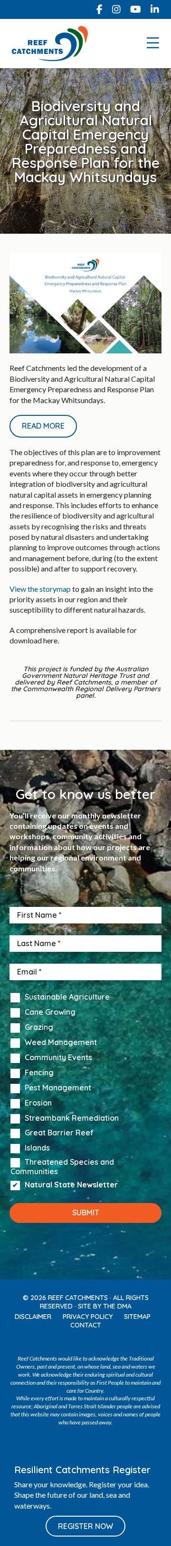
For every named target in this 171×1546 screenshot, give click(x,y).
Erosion (38, 1103)
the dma (117, 1306)
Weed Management (61, 1042)
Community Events (58, 1058)
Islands (37, 1148)
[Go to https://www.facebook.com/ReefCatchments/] (99, 9)
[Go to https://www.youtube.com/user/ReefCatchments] (95, 1342)
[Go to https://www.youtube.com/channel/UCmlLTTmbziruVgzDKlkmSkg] (135, 9)
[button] (43, 426)
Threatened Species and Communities (62, 1166)
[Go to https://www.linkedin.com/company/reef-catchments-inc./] (155, 9)
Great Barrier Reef (59, 1133)
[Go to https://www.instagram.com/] (116, 9)
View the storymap (40, 588)
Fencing (39, 1073)
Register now (85, 1526)
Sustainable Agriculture (67, 997)
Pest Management (58, 1088)
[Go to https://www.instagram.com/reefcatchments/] (75, 1342)
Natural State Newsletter (71, 1185)
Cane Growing (50, 1012)
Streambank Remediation (72, 1118)
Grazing (39, 1027)
